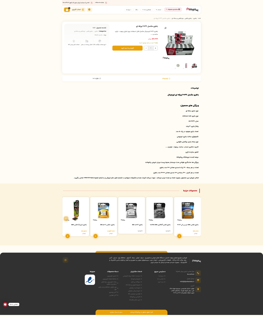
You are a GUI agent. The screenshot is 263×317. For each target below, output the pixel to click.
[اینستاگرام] (65, 260)
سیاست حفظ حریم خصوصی (131, 276)
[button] (165, 28)
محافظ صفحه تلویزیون (110, 279)
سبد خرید (161, 282)
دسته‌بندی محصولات (173, 9)
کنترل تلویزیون (112, 276)
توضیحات (165, 78)
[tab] (166, 79)
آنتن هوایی (113, 295)
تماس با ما (160, 279)
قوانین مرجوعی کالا (134, 294)
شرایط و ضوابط (135, 279)
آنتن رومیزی (113, 292)
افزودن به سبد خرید (127, 48)
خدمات (159, 10)
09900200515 (99, 3)
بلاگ (136, 10)
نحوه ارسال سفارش (134, 291)
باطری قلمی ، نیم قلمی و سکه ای (182, 18)
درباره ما (128, 10)
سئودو (112, 312)
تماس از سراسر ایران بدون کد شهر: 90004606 (76, 3)
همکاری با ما (147, 10)
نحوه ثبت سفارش (134, 288)
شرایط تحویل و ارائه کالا (133, 285)
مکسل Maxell (99, 35)
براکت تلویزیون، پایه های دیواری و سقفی (109, 283)
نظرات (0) (96, 78)
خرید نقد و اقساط (134, 300)
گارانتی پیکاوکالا (135, 297)
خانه (199, 18)
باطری (195, 18)
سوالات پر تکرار (135, 282)
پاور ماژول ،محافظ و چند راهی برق (107, 288)
